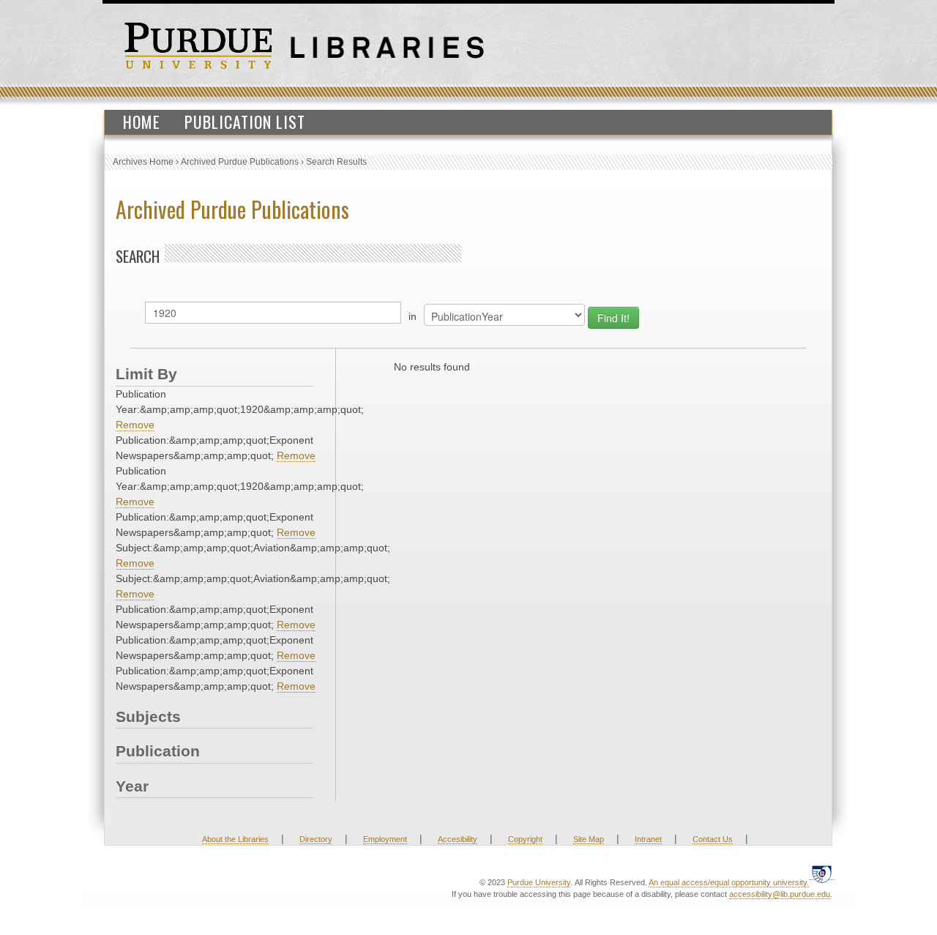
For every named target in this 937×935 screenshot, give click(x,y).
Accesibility (457, 839)
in (412, 316)
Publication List (244, 121)
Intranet (648, 839)
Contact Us (713, 839)
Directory (315, 839)
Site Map (588, 839)
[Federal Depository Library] (822, 874)
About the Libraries (235, 839)
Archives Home (143, 162)
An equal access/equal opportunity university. (729, 882)
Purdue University (538, 882)
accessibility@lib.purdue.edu (779, 894)
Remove (135, 425)
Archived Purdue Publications (240, 162)
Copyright (525, 839)
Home (141, 121)
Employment (385, 839)
